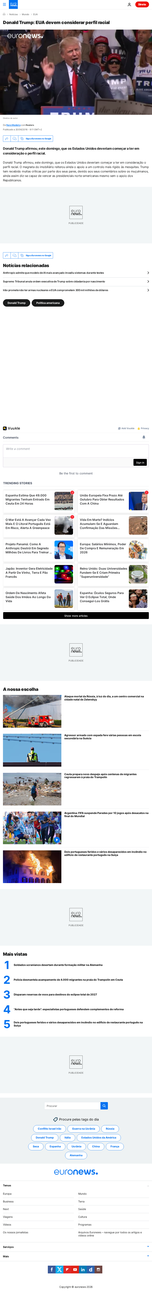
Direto (142, 4)
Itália (68, 1137)
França (114, 1146)
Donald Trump (17, 302)
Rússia (110, 1128)
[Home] (4, 14)
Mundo (25, 14)
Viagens (8, 1216)
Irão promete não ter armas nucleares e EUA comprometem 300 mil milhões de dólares (55, 290)
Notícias (13, 14)
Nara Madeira (13, 125)
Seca (36, 1146)
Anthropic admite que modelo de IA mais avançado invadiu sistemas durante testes (53, 272)
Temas (7, 1185)
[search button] (104, 1105)
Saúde (82, 1209)
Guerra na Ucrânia (83, 1128)
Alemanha (76, 1155)
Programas (84, 1224)
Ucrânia (76, 1146)
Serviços (8, 1246)
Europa (7, 1193)
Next (6, 1209)
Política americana (48, 302)
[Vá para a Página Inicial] (13, 4)
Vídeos (7, 1224)
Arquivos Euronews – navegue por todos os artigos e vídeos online (110, 1234)
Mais (6, 1256)
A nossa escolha (20, 689)
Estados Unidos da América (98, 1137)
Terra (81, 1201)
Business (8, 1201)
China (96, 1146)
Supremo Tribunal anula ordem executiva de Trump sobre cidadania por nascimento (54, 281)
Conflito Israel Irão (49, 1128)
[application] (76, 72)
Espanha (55, 1146)
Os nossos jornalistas (15, 1232)
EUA (35, 14)
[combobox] (76, 1105)
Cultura (82, 1216)
